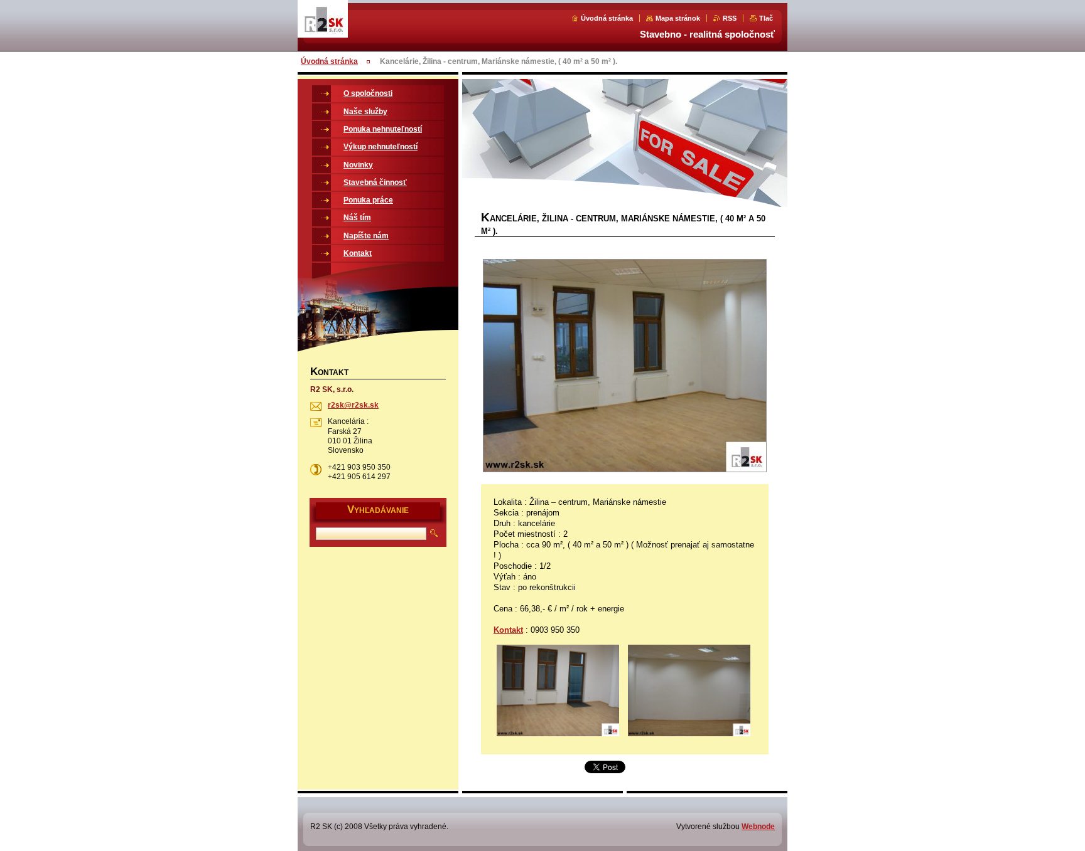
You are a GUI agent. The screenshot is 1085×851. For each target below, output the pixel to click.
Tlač (766, 18)
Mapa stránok (678, 18)
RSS (730, 18)
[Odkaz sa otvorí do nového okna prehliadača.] (625, 367)
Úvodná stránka (607, 18)
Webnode (758, 826)
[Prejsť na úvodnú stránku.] (323, 35)
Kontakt (508, 630)
